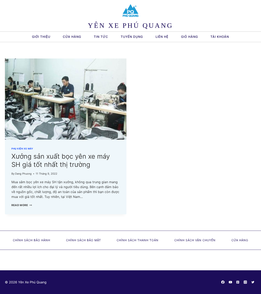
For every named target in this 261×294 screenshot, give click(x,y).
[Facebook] (223, 282)
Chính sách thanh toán (137, 240)
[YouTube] (230, 282)
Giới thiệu (41, 37)
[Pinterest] (237, 282)
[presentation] (65, 99)
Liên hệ (162, 37)
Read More (21, 205)
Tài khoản (219, 37)
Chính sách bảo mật (83, 240)
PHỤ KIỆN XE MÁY (22, 148)
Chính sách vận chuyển (195, 240)
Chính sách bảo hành (31, 240)
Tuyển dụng (132, 37)
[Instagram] (245, 282)
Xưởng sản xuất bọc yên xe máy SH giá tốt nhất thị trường (60, 160)
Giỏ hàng (189, 37)
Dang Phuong (23, 173)
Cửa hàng (72, 37)
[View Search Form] (238, 37)
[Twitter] (253, 282)
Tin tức (101, 37)
